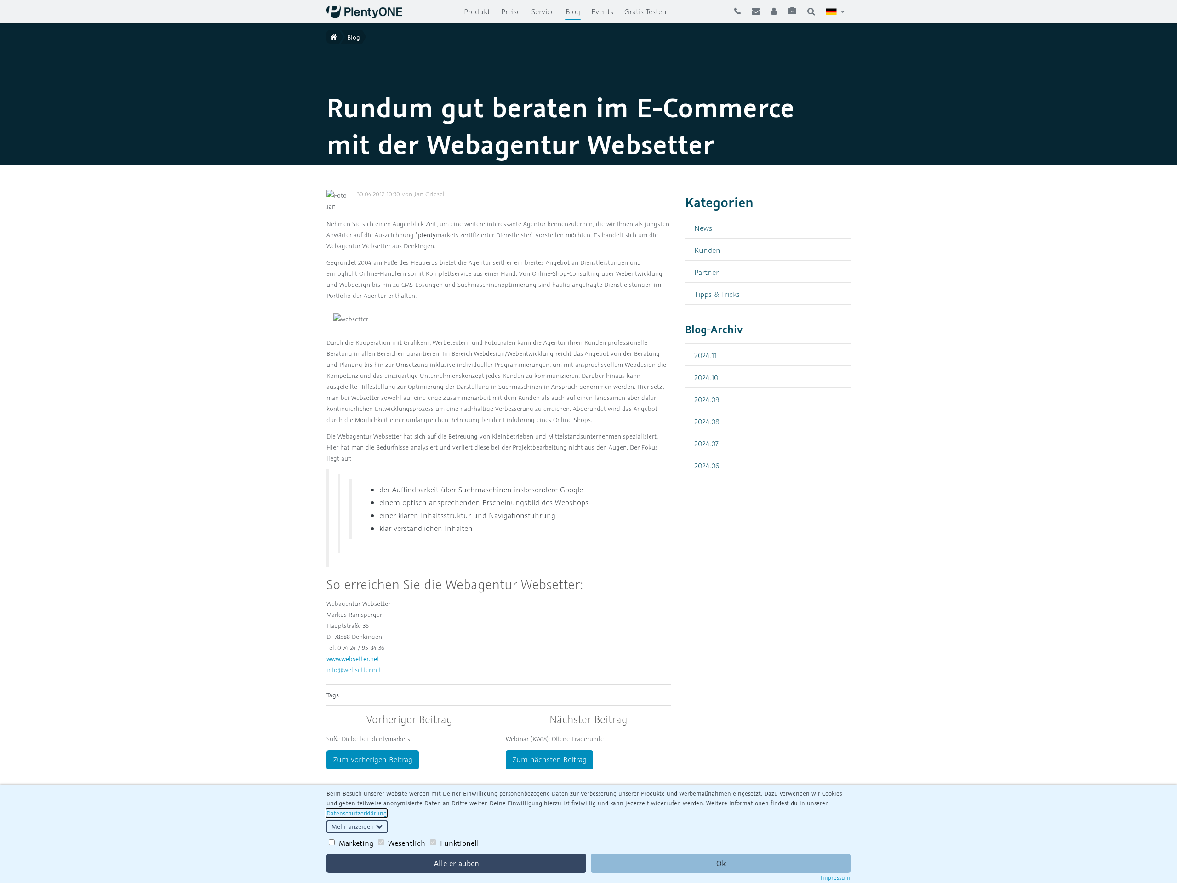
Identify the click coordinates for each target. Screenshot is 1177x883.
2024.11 (705, 355)
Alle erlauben (456, 863)
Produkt (477, 11)
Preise (510, 11)
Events (602, 11)
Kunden (707, 250)
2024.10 (706, 377)
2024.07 (706, 443)
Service (542, 11)
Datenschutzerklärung (356, 813)
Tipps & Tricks (717, 294)
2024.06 (707, 465)
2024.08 (707, 421)
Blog (576, 11)
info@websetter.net (353, 670)
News (703, 228)
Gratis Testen (645, 11)
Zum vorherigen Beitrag (372, 759)
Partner (706, 272)
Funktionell (459, 843)
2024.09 (707, 399)
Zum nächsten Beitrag (550, 759)
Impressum (836, 877)
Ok (721, 863)
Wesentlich (406, 843)
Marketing (356, 843)
